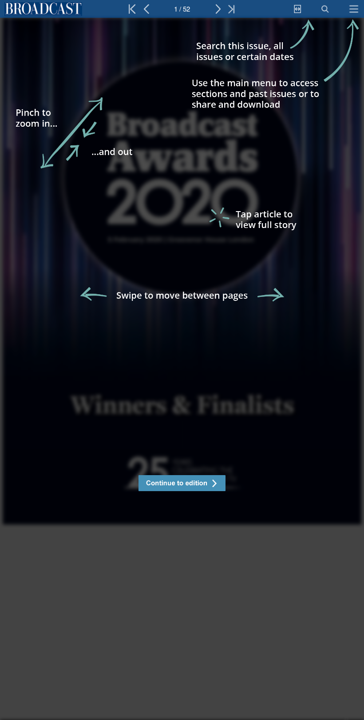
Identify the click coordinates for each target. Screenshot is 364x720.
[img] (182, 369)
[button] (182, 484)
